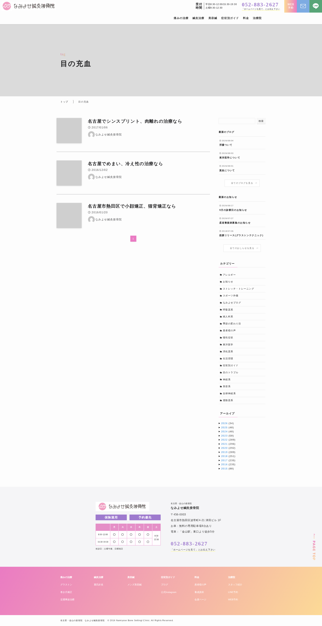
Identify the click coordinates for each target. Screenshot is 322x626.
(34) (227, 423)
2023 (224, 435)
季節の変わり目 (232, 323)
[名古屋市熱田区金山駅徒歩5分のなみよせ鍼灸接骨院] (29, 6)
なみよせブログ (232, 302)
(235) (228, 460)
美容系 (227, 386)
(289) (228, 439)
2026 (224, 423)
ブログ (164, 584)
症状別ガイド (231, 365)
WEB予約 (233, 599)
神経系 (227, 379)
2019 (224, 452)
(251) (228, 456)
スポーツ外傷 (231, 295)
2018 (224, 456)
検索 (261, 121)
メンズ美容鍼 (134, 584)
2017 (224, 460)
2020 (224, 448)
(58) (227, 435)
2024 (224, 431)
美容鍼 (131, 577)
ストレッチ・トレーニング (238, 288)
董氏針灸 (98, 584)
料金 (197, 577)
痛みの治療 (66, 577)
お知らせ (228, 281)
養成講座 (199, 592)
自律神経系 (229, 393)
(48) (227, 427)
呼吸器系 (228, 309)
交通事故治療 (67, 599)
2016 (224, 464)
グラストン (66, 584)
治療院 (231, 577)
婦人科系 (228, 316)
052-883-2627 (260, 5)
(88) (227, 468)
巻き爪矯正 (66, 592)
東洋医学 (228, 344)
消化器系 (228, 351)
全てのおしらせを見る (242, 248)
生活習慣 (228, 358)
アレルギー (229, 274)
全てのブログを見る (242, 183)
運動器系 (228, 400)
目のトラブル (231, 372)
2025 (224, 427)
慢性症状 (228, 337)
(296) (228, 444)
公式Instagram (168, 592)
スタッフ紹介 (235, 584)
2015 (224, 468)
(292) (228, 448)
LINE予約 (233, 592)
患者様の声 (229, 330)
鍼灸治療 (98, 577)
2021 (224, 444)
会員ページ (200, 599)
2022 (224, 439)
